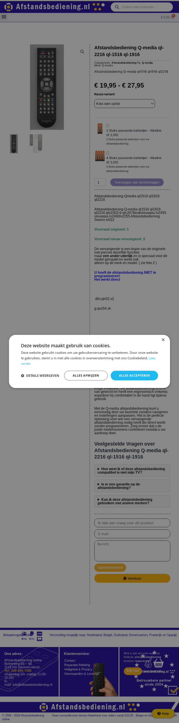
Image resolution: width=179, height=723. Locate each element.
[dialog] (89, 361)
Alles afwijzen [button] (86, 375)
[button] (40, 375)
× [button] (163, 340)
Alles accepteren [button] (134, 375)
